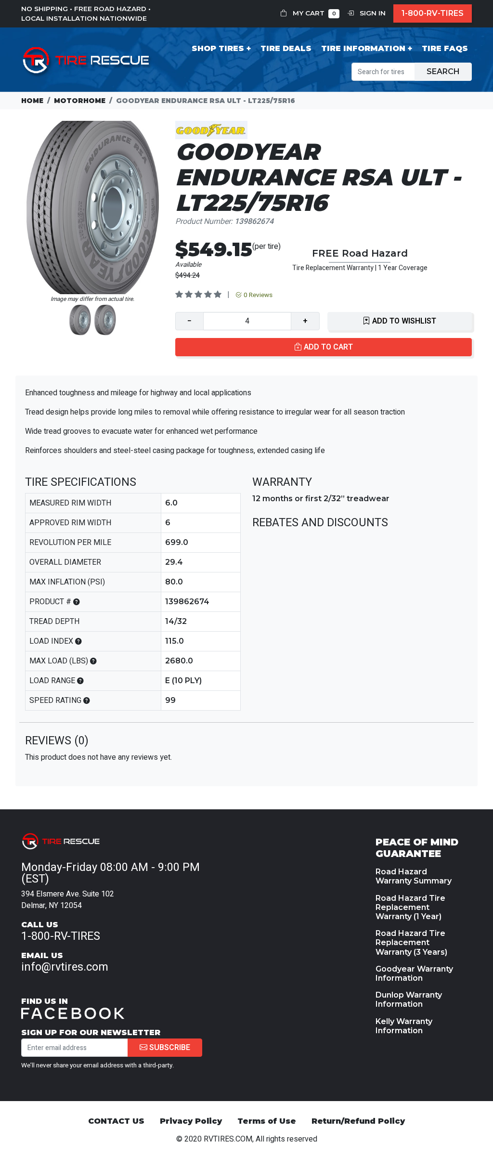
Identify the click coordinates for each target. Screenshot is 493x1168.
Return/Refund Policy (358, 1121)
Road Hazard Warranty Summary (414, 876)
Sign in (372, 13)
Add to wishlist (403, 321)
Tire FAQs (445, 48)
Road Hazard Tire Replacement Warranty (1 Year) (410, 907)
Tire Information (363, 48)
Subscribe (168, 1047)
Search (443, 71)
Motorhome (79, 100)
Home (32, 100)
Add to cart (327, 347)
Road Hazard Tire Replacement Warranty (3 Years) (411, 942)
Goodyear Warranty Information (414, 973)
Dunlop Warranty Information (409, 999)
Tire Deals (285, 48)
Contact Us (116, 1121)
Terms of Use (266, 1121)
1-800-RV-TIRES (433, 13)
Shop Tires (218, 48)
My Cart (313, 13)
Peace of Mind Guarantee (417, 847)
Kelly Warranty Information (404, 1026)
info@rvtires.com (64, 967)
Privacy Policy (191, 1121)
